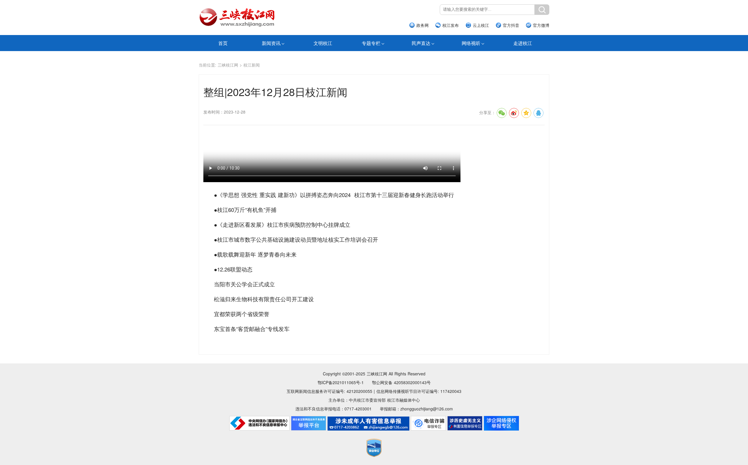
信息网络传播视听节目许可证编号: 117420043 (418, 391)
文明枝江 (323, 43)
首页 (223, 43)
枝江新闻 (251, 65)
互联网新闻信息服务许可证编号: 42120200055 (329, 391)
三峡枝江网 (228, 65)
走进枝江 (522, 43)
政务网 (422, 25)
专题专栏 (371, 43)
